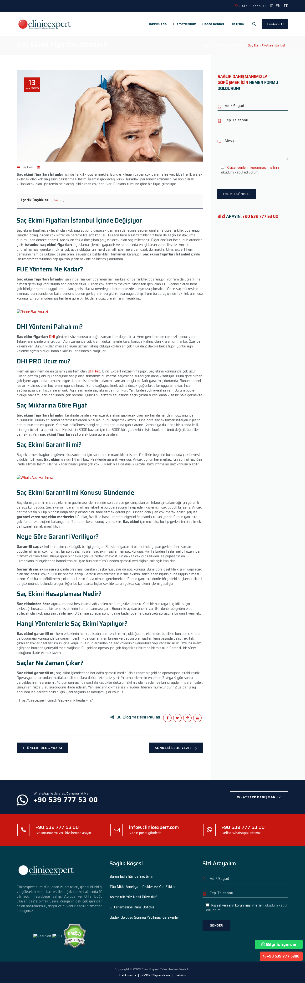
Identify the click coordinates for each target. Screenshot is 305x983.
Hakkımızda (157, 23)
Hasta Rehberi (213, 23)
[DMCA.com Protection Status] (74, 936)
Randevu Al (275, 24)
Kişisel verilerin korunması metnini (253, 167)
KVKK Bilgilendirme (156, 975)
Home (213, 45)
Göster (57, 200)
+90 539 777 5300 (283, 956)
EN (278, 6)
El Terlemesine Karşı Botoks (132, 907)
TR (286, 6)
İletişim (238, 23)
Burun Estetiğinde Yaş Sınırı (131, 876)
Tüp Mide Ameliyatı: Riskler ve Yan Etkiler (143, 886)
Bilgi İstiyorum (281, 944)
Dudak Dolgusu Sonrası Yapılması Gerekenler (144, 917)
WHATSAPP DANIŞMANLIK (259, 797)
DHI (52, 337)
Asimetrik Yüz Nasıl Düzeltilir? (133, 897)
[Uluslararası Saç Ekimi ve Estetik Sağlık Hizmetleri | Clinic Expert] (45, 24)
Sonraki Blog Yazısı (174, 747)
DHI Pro (94, 371)
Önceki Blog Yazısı (44, 747)
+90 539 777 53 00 (260, 216)
